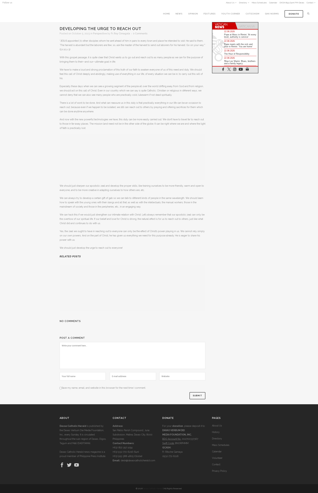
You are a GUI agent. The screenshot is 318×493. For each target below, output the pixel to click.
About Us (230, 2)
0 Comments (140, 33)
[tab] (223, 25)
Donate (294, 14)
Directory (243, 2)
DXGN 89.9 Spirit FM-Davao (292, 2)
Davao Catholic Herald (152, 488)
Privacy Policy (219, 471)
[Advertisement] (132, 157)
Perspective (100, 33)
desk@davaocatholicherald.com (138, 460)
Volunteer (217, 458)
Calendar (273, 2)
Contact (310, 2)
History (216, 432)
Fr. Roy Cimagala (120, 33)
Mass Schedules (259, 2)
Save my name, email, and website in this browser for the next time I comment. (104, 388)
